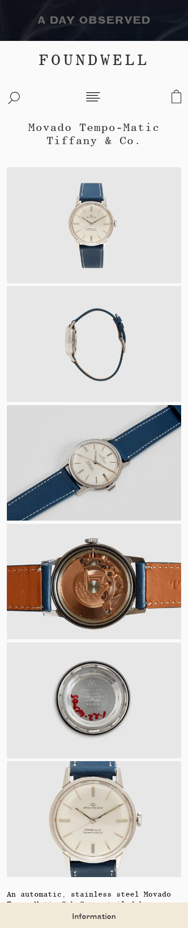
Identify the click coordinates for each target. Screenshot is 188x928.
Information (94, 917)
